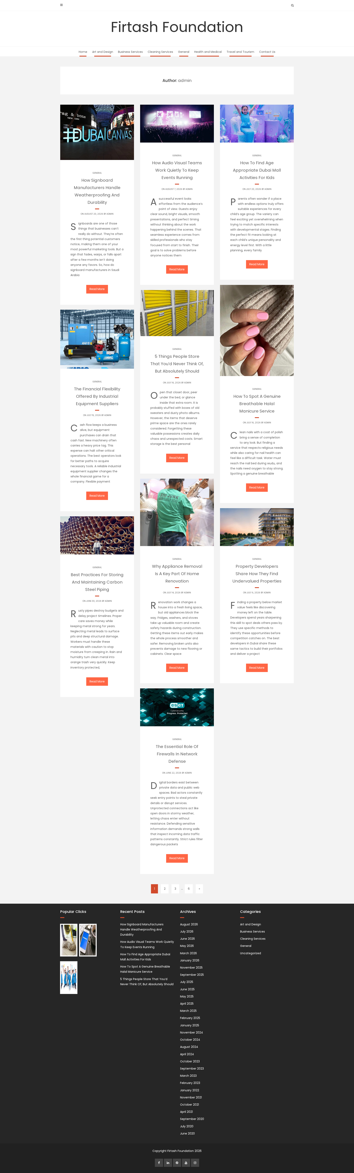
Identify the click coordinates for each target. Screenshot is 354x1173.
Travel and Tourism (240, 52)
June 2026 (187, 939)
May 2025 (187, 996)
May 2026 (187, 946)
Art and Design (102, 52)
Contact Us (267, 52)
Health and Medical (208, 52)
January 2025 (189, 1025)
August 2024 (189, 1047)
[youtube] (186, 1163)
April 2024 (187, 1054)
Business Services (130, 52)
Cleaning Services (160, 52)
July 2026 (186, 931)
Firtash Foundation (177, 27)
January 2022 (189, 1090)
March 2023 (188, 1076)
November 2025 (191, 968)
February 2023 (190, 1083)
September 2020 (192, 1119)
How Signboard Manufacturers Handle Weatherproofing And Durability (141, 929)
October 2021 (189, 1105)
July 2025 (186, 982)
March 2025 (188, 1011)
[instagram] (195, 1163)
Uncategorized (250, 953)
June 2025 (187, 989)
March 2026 (188, 953)
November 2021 (191, 1097)
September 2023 (192, 1068)
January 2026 (189, 960)
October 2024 (190, 1040)
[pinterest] (177, 1163)
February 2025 (190, 1018)
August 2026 (189, 924)
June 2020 (187, 1133)
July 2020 (186, 1126)
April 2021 (186, 1112)
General (183, 52)
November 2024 (191, 1032)
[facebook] (159, 1163)
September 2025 (192, 975)
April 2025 (187, 1004)
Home (83, 52)
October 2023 (190, 1061)
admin (110, 213)
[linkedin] (168, 1163)
